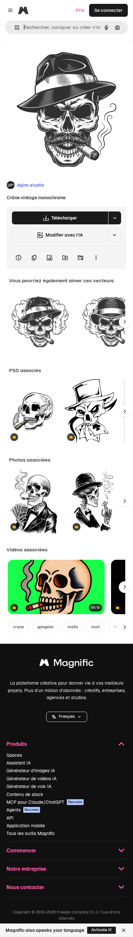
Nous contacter (25, 887)
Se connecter (108, 10)
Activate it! (101, 929)
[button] (66, 717)
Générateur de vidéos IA (31, 779)
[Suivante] (124, 322)
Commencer (21, 850)
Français (67, 716)
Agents (22, 810)
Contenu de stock (24, 794)
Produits (16, 743)
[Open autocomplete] (14, 27)
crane (18, 627)
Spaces (14, 755)
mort (95, 627)
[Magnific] (66, 664)
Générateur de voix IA (28, 786)
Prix (80, 10)
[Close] (124, 930)
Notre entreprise (26, 868)
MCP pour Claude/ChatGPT (44, 802)
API (10, 818)
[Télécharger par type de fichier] (114, 217)
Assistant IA (18, 763)
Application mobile (25, 826)
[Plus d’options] (95, 257)
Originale (42, 55)
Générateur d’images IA (30, 770)
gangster (45, 627)
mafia (72, 627)
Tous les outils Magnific (30, 833)
